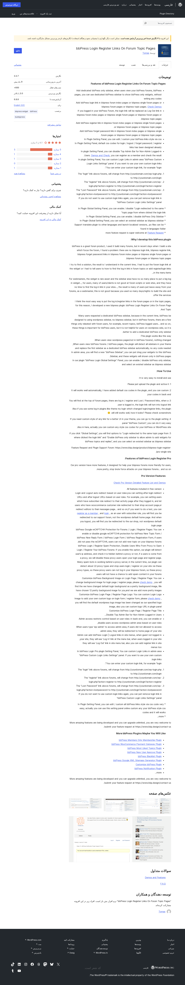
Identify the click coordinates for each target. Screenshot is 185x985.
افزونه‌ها (137, 948)
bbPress (33, 111)
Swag (70, 953)
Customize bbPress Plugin (149, 764)
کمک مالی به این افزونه (50, 219)
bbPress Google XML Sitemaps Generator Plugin (137, 760)
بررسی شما (55, 173)
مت (38, 944)
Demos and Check (100, 155)
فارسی (145, 968)
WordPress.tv (100, 953)
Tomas (145, 53)
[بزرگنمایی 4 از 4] (167, 820)
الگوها (138, 953)
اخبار (172, 944)
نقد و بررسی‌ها (148, 64)
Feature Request (155, 232)
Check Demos (154, 106)
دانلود (18, 51)
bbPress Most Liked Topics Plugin (144, 748)
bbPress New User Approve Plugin (144, 752)
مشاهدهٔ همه (19, 173)
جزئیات (165, 64)
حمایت (70, 948)
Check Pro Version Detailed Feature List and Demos (140, 482)
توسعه (122, 64)
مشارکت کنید (69, 940)
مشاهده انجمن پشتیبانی (50, 196)
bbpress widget (21, 111)
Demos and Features (155, 877)
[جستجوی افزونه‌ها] (145, 23)
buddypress (20, 117)
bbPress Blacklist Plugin (150, 756)
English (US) (19, 105)
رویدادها (71, 944)
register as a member (87, 513)
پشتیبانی (17, 64)
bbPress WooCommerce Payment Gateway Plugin (136, 744)
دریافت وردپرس (11, 5)
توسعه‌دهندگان (102, 948)
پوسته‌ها (138, 944)
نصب (133, 64)
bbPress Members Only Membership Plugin (140, 740)
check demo (146, 582)
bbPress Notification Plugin (148, 768)
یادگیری (105, 940)
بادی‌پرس (36, 953)
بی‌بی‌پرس (36, 948)
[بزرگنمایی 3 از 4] (98, 802)
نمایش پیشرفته (54, 124)
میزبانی (171, 948)
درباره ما (170, 940)
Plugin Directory (167, 13)
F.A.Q (163, 883)
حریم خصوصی (168, 953)
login (106, 513)
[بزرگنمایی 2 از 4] (132, 802)
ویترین (138, 940)
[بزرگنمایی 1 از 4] (167, 802)
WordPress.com (33, 940)
